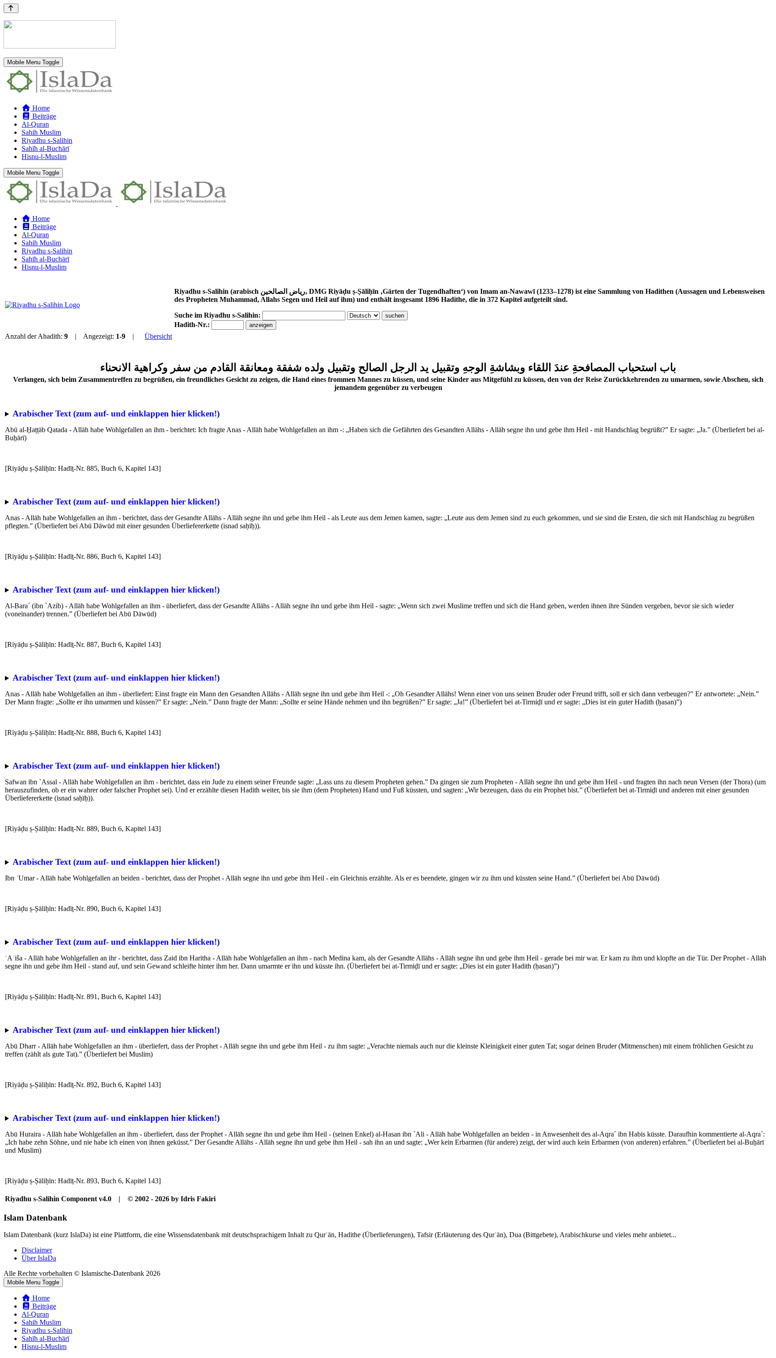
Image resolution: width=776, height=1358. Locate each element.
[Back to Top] (11, 8)
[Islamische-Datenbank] (60, 93)
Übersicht (158, 336)
